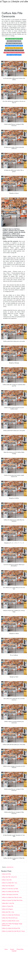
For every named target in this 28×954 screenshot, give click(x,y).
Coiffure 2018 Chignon (7, 909)
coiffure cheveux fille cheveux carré (14, 48)
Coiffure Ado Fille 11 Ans (8, 912)
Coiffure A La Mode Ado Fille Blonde (11, 915)
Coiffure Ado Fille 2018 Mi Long (9, 918)
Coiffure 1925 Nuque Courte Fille (10, 894)
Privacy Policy (20, 949)
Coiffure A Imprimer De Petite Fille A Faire (12, 900)
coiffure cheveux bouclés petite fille (14, 45)
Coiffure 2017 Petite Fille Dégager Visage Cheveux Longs (12, 924)
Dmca (6, 949)
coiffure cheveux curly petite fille (14, 43)
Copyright (14, 951)
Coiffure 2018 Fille (6, 874)
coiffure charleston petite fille (14, 55)
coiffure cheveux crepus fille (14, 41)
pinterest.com (10, 867)
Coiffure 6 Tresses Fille (7, 906)
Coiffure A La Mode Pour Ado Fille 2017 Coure (13, 931)
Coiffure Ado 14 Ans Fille (8, 903)
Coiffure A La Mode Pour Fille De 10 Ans (12, 897)
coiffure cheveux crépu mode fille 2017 (14, 50)
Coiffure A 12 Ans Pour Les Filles (10, 888)
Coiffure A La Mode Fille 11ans (9, 883)
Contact (12, 949)
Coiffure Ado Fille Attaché (8, 885)
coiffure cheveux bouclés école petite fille (14, 52)
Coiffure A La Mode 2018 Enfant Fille (11, 928)
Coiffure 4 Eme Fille (7, 880)
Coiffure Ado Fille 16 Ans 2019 (9, 877)
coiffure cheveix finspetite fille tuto (14, 38)
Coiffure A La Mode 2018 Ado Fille (10, 891)
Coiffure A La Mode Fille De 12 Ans (10, 921)
